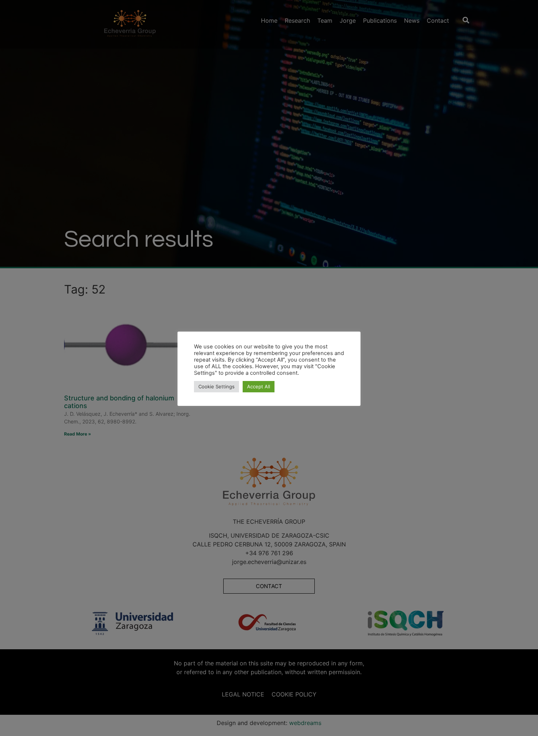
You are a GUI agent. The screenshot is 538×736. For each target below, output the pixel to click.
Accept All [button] (258, 386)
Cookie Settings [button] (216, 386)
